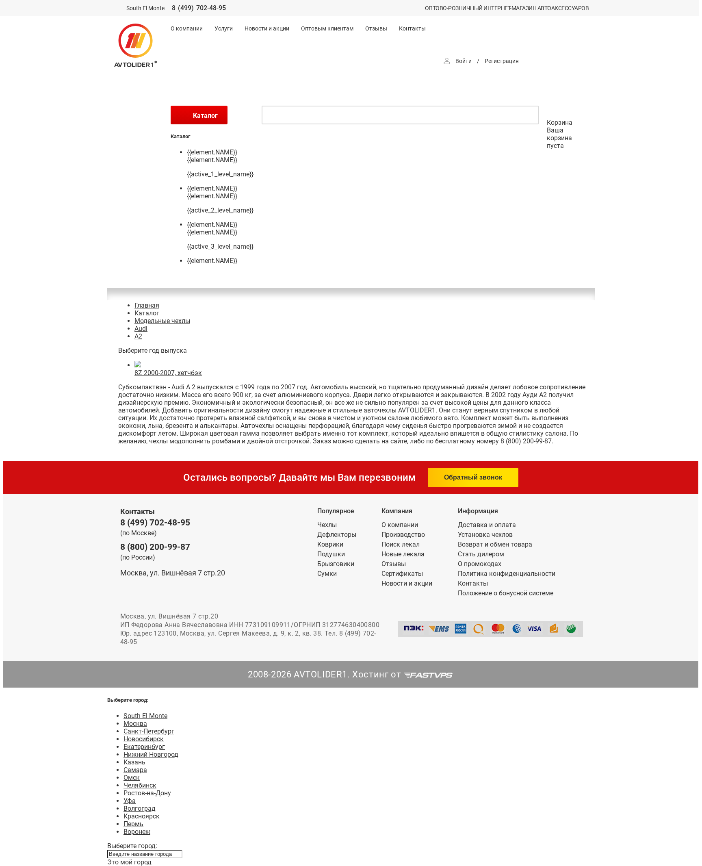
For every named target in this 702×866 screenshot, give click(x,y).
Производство (403, 534)
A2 (138, 336)
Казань (134, 762)
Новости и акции (267, 28)
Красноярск (142, 816)
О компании (187, 28)
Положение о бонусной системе (505, 593)
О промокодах (479, 564)
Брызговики (335, 564)
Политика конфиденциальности (506, 573)
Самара (135, 770)
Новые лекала (403, 554)
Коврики (330, 544)
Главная (146, 305)
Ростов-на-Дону (147, 793)
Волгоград (140, 808)
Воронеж (137, 832)
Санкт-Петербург (149, 731)
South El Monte (145, 716)
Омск (132, 777)
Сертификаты (402, 573)
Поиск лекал (400, 544)
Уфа (130, 801)
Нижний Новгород (151, 754)
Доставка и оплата (487, 525)
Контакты (412, 28)
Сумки (327, 573)
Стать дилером (481, 554)
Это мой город (129, 862)
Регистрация (502, 61)
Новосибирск (144, 739)
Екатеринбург (144, 747)
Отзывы (376, 28)
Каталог (146, 313)
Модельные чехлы (162, 321)
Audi (140, 328)
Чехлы (327, 525)
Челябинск (140, 785)
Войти (463, 61)
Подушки (331, 554)
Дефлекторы (336, 534)
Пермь (133, 824)
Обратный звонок (473, 477)
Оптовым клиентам (327, 28)
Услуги (223, 28)
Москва (135, 723)
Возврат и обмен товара (495, 544)
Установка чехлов (485, 534)
